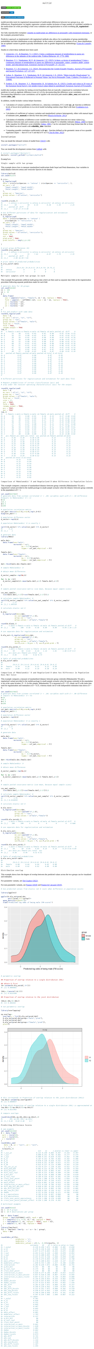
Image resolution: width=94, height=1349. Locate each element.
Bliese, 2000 (80, 122)
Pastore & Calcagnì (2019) (51, 885)
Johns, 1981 (46, 124)
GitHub (39, 149)
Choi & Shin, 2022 (56, 133)
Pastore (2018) (31, 885)
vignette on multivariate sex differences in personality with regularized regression (58, 33)
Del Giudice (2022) (30, 881)
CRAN (43, 141)
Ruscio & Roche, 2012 (57, 115)
